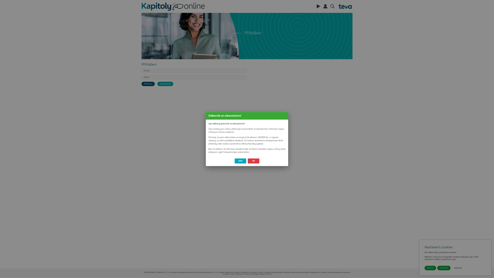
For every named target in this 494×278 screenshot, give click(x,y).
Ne (253, 161)
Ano (240, 161)
